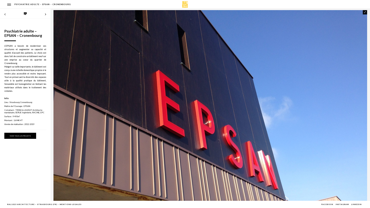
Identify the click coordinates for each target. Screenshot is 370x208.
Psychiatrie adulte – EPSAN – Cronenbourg (42, 4)
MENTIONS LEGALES (71, 204)
